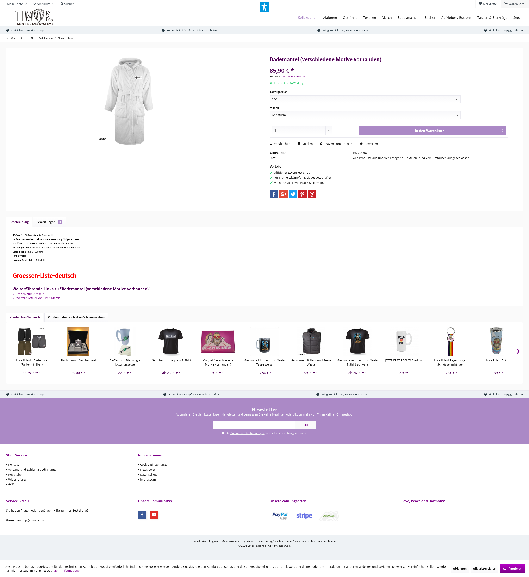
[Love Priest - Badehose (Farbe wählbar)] (32, 341)
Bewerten (371, 144)
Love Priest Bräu (497, 360)
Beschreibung (19, 222)
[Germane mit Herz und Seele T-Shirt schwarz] (357, 341)
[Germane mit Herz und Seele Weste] (311, 341)
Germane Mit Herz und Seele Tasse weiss (264, 362)
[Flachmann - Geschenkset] (78, 341)
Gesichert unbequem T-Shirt (171, 360)
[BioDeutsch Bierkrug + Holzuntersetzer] (125, 341)
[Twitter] (293, 194)
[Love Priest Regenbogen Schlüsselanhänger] (450, 341)
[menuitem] (515, 4)
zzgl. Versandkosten (293, 76)
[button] (264, 7)
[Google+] (283, 194)
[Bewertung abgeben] (389, 64)
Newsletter (147, 469)
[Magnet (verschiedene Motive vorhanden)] (218, 341)
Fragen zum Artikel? (338, 144)
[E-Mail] (312, 194)
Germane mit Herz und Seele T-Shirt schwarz (357, 362)
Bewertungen (48, 222)
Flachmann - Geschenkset (78, 360)
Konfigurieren (512, 568)
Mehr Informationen (67, 570)
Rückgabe (15, 474)
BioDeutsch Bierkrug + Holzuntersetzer (125, 362)
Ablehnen (460, 568)
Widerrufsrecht (18, 479)
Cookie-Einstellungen (154, 465)
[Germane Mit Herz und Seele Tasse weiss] (264, 341)
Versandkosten (255, 541)
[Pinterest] (302, 194)
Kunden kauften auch (25, 317)
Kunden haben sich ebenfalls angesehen (76, 317)
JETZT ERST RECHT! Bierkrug (404, 360)
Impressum (148, 479)
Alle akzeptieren (484, 568)
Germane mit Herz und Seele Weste (311, 362)
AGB (11, 484)
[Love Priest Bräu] (497, 341)
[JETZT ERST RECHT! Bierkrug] (404, 341)
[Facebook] (274, 194)
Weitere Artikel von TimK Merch (37, 298)
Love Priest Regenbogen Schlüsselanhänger (450, 362)
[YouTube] (154, 515)
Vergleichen (281, 144)
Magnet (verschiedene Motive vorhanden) (218, 362)
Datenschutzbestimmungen (247, 433)
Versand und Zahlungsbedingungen (33, 469)
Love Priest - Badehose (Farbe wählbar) (31, 362)
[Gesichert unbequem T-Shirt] (171, 341)
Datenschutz (148, 474)
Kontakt (13, 465)
